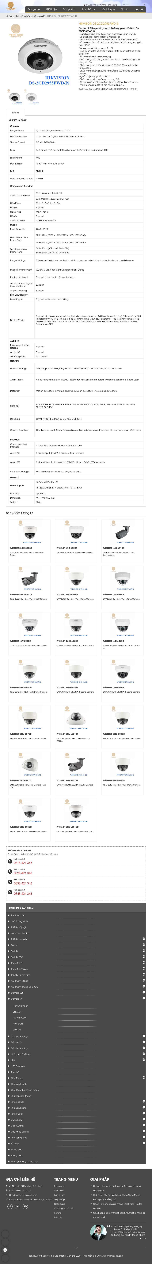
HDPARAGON (19, 1017)
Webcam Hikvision (19, 933)
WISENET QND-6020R (114, 733)
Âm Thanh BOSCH (19, 980)
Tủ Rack (14, 1143)
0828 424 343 (23, 873)
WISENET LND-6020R (67, 547)
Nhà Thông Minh (19, 921)
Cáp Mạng (16, 1077)
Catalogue (108, 9)
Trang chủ (34, 9)
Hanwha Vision (20, 1005)
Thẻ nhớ (14, 1071)
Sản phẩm (69, 9)
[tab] (15, 112)
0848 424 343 (23, 893)
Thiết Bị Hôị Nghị (18, 927)
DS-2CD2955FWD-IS (119, 89)
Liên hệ (139, 9)
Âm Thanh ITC (17, 915)
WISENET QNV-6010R (67, 594)
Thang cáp (16, 1155)
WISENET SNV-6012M (20, 780)
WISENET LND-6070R (113, 640)
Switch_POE (16, 956)
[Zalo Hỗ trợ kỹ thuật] (5, 1245)
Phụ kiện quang (18, 1137)
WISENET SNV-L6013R (67, 733)
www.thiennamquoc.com (110, 1255)
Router (14, 945)
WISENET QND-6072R (67, 640)
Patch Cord (16, 1113)
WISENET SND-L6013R (68, 826)
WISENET (17, 1029)
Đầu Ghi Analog (18, 1048)
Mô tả (15, 112)
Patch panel (17, 1101)
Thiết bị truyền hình (20, 974)
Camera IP (39, 15)
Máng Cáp (16, 1149)
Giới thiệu (51, 9)
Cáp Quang (16, 1125)
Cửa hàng (26, 15)
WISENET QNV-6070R (20, 733)
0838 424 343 (23, 883)
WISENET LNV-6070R (113, 594)
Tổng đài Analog (19, 968)
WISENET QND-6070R (21, 687)
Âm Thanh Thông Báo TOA (24, 986)
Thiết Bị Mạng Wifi (19, 939)
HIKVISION (102, 89)
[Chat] (5, 1253)
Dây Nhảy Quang (19, 1131)
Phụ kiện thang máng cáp (24, 1161)
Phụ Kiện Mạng (18, 1107)
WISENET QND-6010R (114, 780)
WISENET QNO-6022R (21, 594)
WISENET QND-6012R (21, 826)
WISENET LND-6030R (113, 687)
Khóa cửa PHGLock (20, 1054)
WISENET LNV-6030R (20, 640)
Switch (14, 951)
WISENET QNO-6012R (67, 780)
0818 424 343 (23, 862)
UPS (12, 1060)
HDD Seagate (17, 1066)
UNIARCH (17, 1011)
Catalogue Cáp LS (63, 1208)
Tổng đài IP (16, 962)
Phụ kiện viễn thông (20, 1095)
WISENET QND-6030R (67, 687)
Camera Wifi (16, 992)
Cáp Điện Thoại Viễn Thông (24, 1089)
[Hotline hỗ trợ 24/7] (5, 1261)
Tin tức (124, 9)
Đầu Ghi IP (16, 1042)
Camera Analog (18, 1036)
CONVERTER (16, 1119)
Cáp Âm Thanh (18, 1083)
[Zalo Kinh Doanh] (5, 1237)
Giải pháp (87, 9)
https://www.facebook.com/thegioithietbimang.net (35, 1199)
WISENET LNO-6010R (113, 547)
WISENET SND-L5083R (21, 547)
